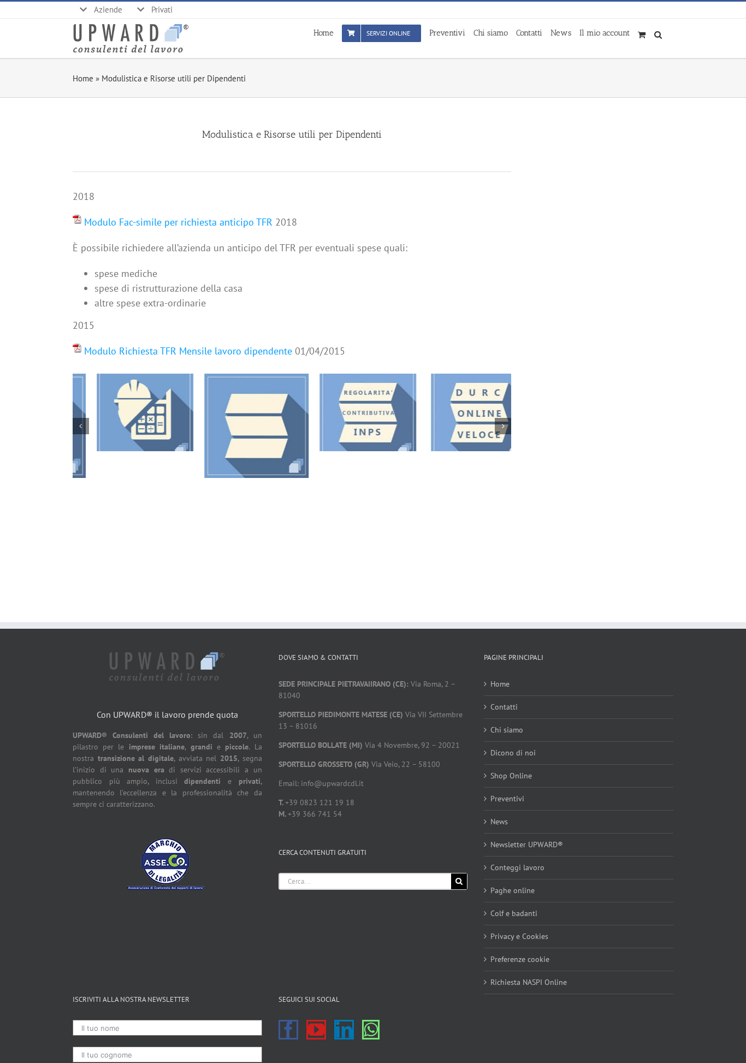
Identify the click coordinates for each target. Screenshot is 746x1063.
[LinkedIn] (344, 1030)
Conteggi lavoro (517, 867)
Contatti (504, 707)
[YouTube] (316, 1030)
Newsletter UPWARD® (526, 844)
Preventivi (507, 799)
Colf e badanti (513, 913)
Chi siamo (506, 730)
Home (83, 78)
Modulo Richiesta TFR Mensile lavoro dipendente (188, 351)
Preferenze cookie (519, 959)
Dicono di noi (513, 753)
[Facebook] (288, 1030)
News (499, 821)
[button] (659, 32)
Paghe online (512, 890)
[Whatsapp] (371, 1030)
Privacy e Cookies (519, 936)
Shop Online (511, 776)
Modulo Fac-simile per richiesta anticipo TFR (178, 222)
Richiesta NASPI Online (528, 982)
